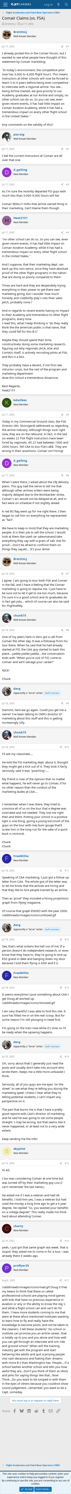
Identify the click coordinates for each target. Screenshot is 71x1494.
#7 (67, 573)
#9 (67, 703)
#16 (67, 1240)
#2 (67, 149)
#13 (67, 987)
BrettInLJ (10, 24)
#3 (67, 184)
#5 (67, 414)
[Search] (66, 4)
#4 (67, 232)
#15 (67, 1163)
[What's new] (58, 4)
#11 (67, 870)
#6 (67, 475)
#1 (67, 46)
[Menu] (5, 5)
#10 (67, 747)
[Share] (62, 46)
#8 (67, 630)
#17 (67, 1280)
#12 (67, 939)
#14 (67, 1056)
